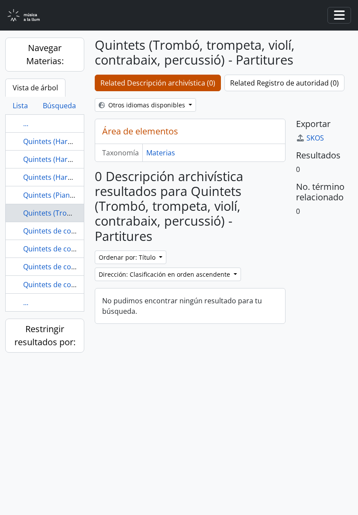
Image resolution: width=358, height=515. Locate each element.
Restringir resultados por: (45, 335)
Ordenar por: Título (128, 257)
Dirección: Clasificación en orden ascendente (165, 274)
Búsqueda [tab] (59, 105)
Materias (160, 153)
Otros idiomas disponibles (147, 105)
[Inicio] (28, 15)
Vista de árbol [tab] (35, 88)
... (25, 123)
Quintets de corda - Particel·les (73, 249)
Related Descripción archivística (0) (157, 83)
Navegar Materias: (45, 54)
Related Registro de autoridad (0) (284, 83)
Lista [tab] (20, 105)
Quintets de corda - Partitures (72, 266)
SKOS (315, 138)
